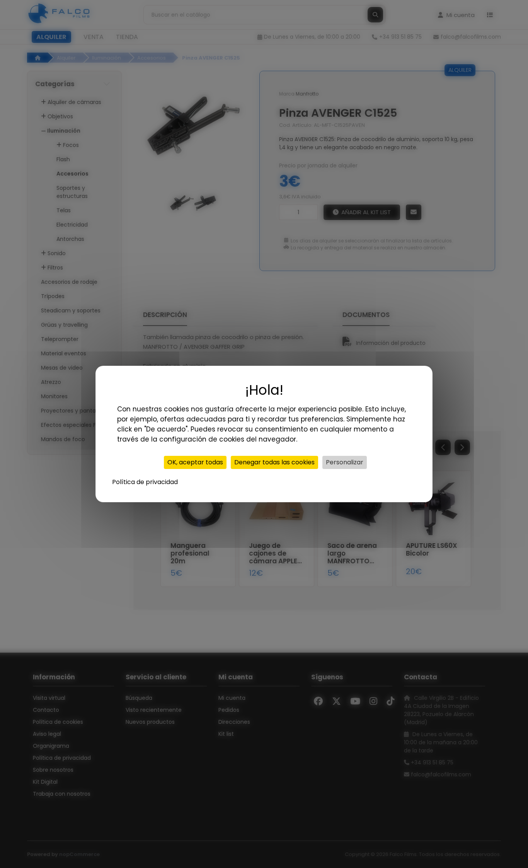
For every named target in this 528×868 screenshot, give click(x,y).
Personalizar (344, 462)
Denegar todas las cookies (274, 462)
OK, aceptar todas (195, 462)
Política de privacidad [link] (145, 481)
